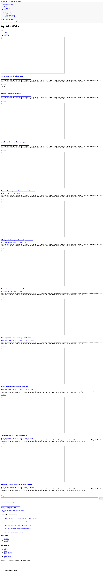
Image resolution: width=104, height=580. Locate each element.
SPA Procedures (4, 194)
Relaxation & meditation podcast (11, 93)
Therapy (3, 242)
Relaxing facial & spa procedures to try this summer (17, 240)
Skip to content (4, 1)
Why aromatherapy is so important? (12, 76)
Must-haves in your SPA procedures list (10, 506)
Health (2, 145)
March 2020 (7, 541)
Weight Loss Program (17, 532)
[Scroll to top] (1, 561)
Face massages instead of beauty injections (14, 435)
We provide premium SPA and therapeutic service (16, 484)
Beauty (5, 548)
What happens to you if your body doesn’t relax (16, 338)
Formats (6, 549)
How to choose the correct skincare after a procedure (17, 289)
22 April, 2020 (7, 145)
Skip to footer (19, 1)
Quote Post (3, 511)
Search (2, 496)
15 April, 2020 (12, 487)
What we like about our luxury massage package (12, 510)
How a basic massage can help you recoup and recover (18, 191)
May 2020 (6, 539)
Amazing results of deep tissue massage (13, 142)
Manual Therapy (5, 487)
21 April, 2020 (11, 194)
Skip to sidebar (11, 1)
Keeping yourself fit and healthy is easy (21, 521)
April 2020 (6, 540)
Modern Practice (5, 340)
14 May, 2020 (9, 79)
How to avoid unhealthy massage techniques (14, 386)
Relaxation (3, 79)
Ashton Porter (7, 518)
